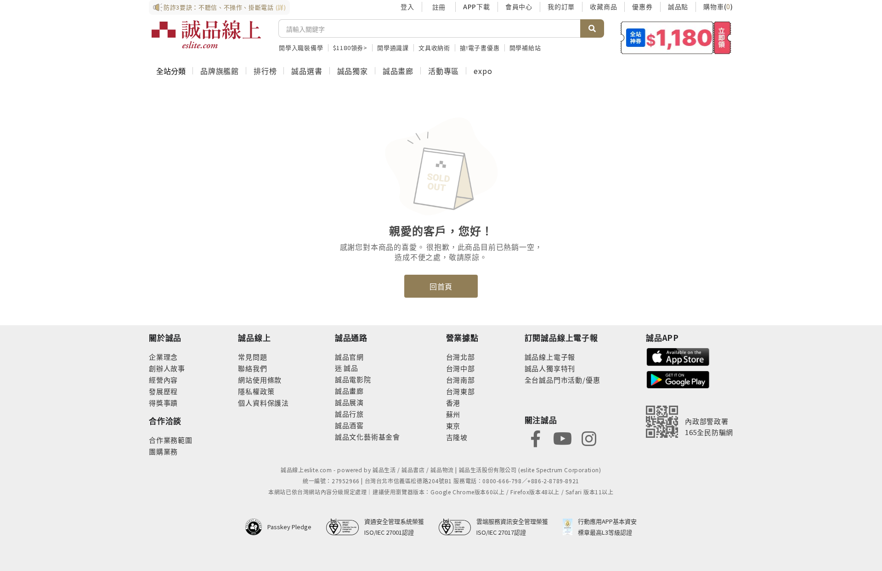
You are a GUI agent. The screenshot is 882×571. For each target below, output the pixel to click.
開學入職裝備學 (301, 47)
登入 (407, 6)
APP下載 (476, 6)
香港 (453, 402)
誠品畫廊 (398, 70)
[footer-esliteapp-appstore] (678, 356)
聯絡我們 (252, 368)
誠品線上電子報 (550, 357)
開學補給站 (525, 47)
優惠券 (642, 6)
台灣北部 (460, 357)
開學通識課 (393, 47)
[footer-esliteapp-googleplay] (678, 379)
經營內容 (163, 379)
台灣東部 (460, 391)
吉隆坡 (457, 437)
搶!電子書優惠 (480, 47)
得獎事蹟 (163, 402)
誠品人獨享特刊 (550, 368)
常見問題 (252, 357)
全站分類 (171, 70)
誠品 (350, 368)
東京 (453, 425)
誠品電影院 (353, 379)
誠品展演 (349, 402)
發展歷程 (163, 391)
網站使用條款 (260, 379)
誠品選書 (306, 70)
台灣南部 (460, 379)
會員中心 (518, 6)
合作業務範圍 (170, 440)
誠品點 (678, 6)
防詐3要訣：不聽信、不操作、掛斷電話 (225, 7)
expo (483, 70)
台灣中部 (460, 368)
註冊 (438, 6)
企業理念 (163, 357)
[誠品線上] (206, 34)
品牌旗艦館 (219, 70)
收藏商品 (603, 6)
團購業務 (163, 451)
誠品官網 (349, 357)
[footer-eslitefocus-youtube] (562, 437)
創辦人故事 (167, 368)
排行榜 (265, 70)
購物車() (718, 6)
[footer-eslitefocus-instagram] (589, 437)
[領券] (676, 37)
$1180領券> (350, 47)
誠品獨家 (352, 70)
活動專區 (443, 70)
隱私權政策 (256, 391)
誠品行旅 (349, 413)
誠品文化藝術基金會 (367, 436)
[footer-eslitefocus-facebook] (536, 437)
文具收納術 (434, 47)
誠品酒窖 (349, 425)
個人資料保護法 (263, 402)
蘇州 (453, 414)
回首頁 (441, 286)
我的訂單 (561, 6)
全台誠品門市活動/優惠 (562, 379)
